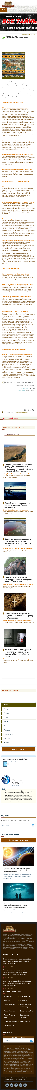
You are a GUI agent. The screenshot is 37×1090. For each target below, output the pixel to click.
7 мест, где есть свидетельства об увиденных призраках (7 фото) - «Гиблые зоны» (18, 616)
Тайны (6, 717)
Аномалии (7, 726)
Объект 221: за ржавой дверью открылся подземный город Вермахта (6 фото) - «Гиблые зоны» (17, 653)
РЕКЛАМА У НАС (25, 996)
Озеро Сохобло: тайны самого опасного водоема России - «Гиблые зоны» (17, 505)
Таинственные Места (27, 1011)
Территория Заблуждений (9, 20)
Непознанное (8, 734)
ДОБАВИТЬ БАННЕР (18, 749)
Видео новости (25, 1021)
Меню (4, 10)
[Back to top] (31, 1084)
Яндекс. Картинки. (31, 385)
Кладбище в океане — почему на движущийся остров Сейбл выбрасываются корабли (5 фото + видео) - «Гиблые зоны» (18, 468)
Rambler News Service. (30, 382)
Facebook (16, 1085)
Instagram (20, 1085)
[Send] (33, 825)
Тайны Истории (9, 1004)
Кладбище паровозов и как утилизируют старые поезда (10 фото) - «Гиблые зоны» (18, 579)
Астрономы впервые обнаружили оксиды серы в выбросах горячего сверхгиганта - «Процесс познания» (17, 983)
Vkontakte (7, 1085)
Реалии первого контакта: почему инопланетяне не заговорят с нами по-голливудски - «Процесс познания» (16, 905)
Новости (7, 1000)
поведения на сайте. (30, 390)
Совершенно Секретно (24, 1016)
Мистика (7, 738)
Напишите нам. (31, 388)
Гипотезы (7, 730)
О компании (8, 996)
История (7, 713)
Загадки (18, 20)
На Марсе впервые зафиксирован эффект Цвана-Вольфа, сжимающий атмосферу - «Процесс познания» (17, 869)
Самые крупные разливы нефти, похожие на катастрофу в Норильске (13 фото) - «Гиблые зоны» (18, 542)
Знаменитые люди (10, 1021)
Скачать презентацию (20, 840)
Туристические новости (9, 1027)
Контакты (23, 1000)
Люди (6, 721)
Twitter (11, 1085)
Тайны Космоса (9, 1011)
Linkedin (25, 1085)
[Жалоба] (25, 410)
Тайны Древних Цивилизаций (25, 1006)
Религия (6, 743)
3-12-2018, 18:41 (9, 412)
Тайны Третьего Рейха (9, 1016)
